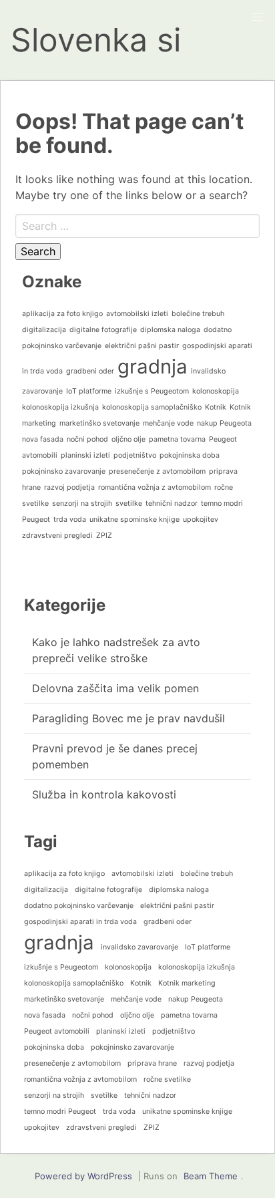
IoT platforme (88, 391)
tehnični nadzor (172, 503)
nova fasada (42, 439)
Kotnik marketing (187, 983)
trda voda (69, 519)
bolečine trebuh (198, 313)
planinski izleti (85, 455)
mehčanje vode (168, 423)
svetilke (128, 503)
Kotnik (215, 407)
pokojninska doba (190, 455)
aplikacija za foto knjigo (62, 313)
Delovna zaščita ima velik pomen (115, 688)
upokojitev (200, 519)
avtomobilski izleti (137, 313)
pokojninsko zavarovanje (63, 471)
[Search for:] (137, 226)
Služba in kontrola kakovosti (104, 794)
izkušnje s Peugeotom (152, 391)
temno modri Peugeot (60, 1111)
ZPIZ (104, 535)
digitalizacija (44, 329)
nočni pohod (87, 439)
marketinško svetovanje (99, 423)
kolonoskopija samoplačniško (152, 407)
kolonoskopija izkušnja (60, 407)
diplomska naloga (170, 329)
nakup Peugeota (224, 423)
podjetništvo (134, 455)
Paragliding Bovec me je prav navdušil (128, 718)
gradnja (152, 366)
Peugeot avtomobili (56, 1031)
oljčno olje (128, 439)
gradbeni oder (90, 371)
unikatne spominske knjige (134, 519)
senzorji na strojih (82, 503)
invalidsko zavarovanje (139, 947)
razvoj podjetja (69, 487)
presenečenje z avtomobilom (157, 471)
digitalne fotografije (103, 329)
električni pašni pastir (142, 345)
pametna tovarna (177, 439)
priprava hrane (152, 1063)
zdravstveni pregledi (57, 535)
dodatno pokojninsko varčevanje (78, 905)
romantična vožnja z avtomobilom (154, 487)
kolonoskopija (215, 391)
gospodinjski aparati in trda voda (80, 921)
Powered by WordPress (83, 1176)
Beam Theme (211, 1176)
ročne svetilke (167, 1079)
